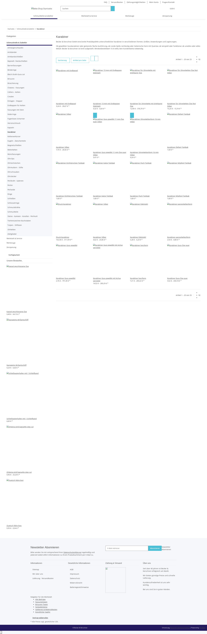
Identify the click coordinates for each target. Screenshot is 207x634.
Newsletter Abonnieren (166, 548)
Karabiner (12, 132)
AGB (71, 569)
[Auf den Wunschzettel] (95, 115)
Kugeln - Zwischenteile (17, 141)
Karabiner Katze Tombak (103, 196)
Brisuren (11, 79)
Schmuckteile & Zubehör (17, 42)
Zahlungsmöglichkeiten (136, 2)
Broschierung (13, 83)
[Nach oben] (1, 632)
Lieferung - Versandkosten (43, 578)
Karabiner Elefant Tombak (177, 147)
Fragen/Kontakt (168, 2)
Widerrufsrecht (76, 583)
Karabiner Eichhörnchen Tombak (69, 196)
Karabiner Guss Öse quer (177, 278)
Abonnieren (155, 548)
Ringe (10, 194)
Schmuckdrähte (14, 207)
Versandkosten (117, 2)
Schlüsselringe (13, 203)
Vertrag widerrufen (40, 618)
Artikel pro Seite (79, 60)
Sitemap (35, 569)
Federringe (12, 114)
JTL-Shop (202, 628)
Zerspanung (11, 247)
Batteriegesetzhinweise (79, 587)
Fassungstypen (41, 602)
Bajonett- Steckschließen (17, 61)
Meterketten (12, 150)
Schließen (11, 198)
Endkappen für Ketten (16, 105)
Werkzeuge (11, 243)
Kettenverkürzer (14, 136)
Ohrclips (11, 158)
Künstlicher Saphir (42, 612)
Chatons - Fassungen (16, 88)
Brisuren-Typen (41, 604)
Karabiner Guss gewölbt (65, 278)
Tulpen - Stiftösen (15, 225)
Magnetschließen (14, 145)
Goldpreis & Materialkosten (46, 609)
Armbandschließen (15, 56)
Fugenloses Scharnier (16, 119)
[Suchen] (113, 8)
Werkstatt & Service (14, 238)
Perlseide (11, 189)
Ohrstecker (12, 176)
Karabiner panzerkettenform (178, 237)
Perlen (10, 185)
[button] (162, 8)
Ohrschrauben (13, 172)
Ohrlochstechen (14, 163)
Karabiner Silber (62, 147)
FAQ (105, 2)
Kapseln (11, 127)
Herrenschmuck (14, 123)
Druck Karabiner (62, 237)
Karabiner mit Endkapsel (66, 103)
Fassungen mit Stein (16, 110)
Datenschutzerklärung (72, 552)
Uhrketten (12, 229)
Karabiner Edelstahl (138, 237)
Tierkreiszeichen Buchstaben (19, 221)
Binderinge (12, 70)
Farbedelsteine (41, 607)
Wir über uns (37, 574)
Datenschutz (75, 578)
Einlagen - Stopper (15, 101)
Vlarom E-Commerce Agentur (180, 628)
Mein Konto (153, 2)
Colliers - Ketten (14, 92)
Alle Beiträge (40, 599)
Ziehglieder (12, 234)
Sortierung (62, 60)
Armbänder (12, 52)
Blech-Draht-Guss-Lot (16, 74)
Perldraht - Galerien (15, 181)
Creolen (11, 96)
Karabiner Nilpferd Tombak (178, 196)
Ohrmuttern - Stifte (15, 167)
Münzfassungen (14, 154)
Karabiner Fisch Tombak (140, 196)
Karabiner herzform (138, 278)
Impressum (74, 574)
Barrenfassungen (14, 65)
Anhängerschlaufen (15, 48)
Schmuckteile (13, 212)
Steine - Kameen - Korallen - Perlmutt (22, 216)
